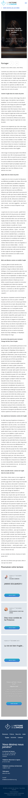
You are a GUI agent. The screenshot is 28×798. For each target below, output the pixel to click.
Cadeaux (20, 737)
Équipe (7, 737)
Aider (24, 734)
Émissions (5, 734)
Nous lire (18, 734)
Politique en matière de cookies (14, 795)
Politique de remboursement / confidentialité (14, 793)
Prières (12, 734)
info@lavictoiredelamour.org (9, 779)
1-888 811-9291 (6, 768)
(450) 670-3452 (6, 773)
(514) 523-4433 (6, 761)
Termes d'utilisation (14, 792)
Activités (13, 737)
